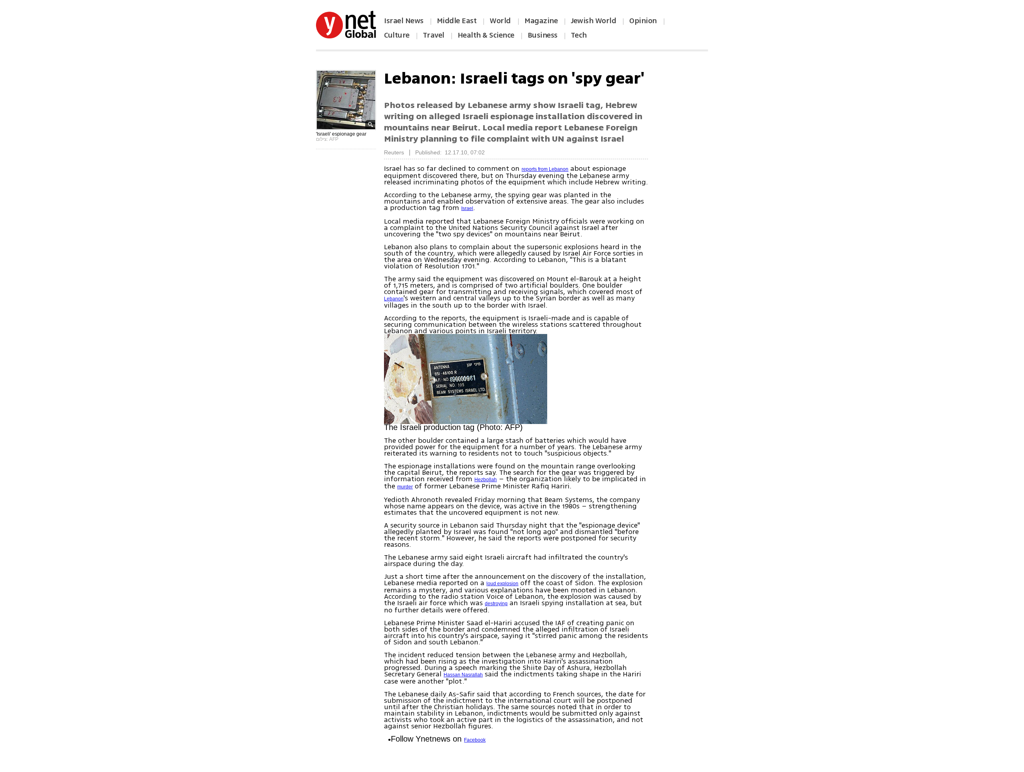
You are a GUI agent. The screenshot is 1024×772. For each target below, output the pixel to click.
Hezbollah (485, 479)
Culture (397, 35)
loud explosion (502, 583)
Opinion (643, 20)
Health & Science (486, 35)
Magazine (541, 20)
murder (405, 487)
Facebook (475, 740)
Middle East (457, 20)
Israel (467, 208)
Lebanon (394, 299)
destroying (496, 603)
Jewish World (593, 20)
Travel (433, 35)
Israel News (404, 20)
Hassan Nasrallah (463, 675)
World (501, 20)
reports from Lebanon (545, 169)
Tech (579, 35)
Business (543, 35)
